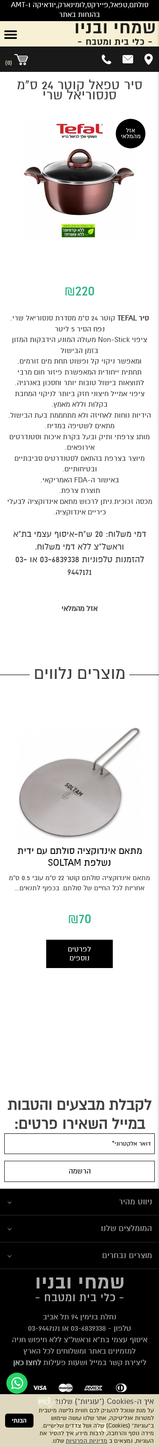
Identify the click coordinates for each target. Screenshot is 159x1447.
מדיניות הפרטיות (86, 1440)
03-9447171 (44, 1328)
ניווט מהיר (135, 1201)
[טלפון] (107, 59)
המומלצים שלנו (126, 1228)
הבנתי (19, 1420)
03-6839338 (59, 559)
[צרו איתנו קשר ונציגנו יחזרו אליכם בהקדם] (128, 59)
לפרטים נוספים (79, 954)
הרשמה (80, 1171)
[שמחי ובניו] (93, 34)
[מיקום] (148, 59)
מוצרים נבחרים (127, 1255)
